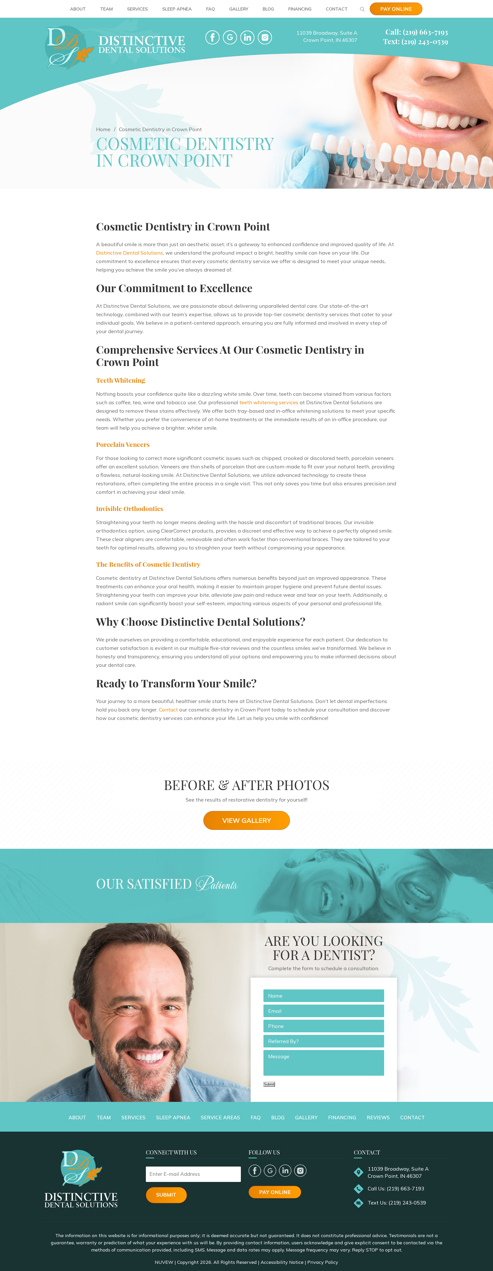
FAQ (210, 9)
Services (137, 9)
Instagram (300, 1170)
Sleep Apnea (177, 9)
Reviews (378, 1117)
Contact (337, 9)
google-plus (230, 37)
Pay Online (396, 9)
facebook (212, 37)
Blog (268, 9)
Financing (299, 9)
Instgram (265, 37)
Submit (269, 1084)
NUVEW (164, 1262)
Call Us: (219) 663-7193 (396, 1188)
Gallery (238, 9)
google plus (270, 1170)
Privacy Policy (322, 1262)
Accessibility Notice (282, 1262)
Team (106, 9)
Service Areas (220, 1117)
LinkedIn (247, 37)
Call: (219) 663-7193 (416, 31)
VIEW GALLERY (246, 820)
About (78, 9)
